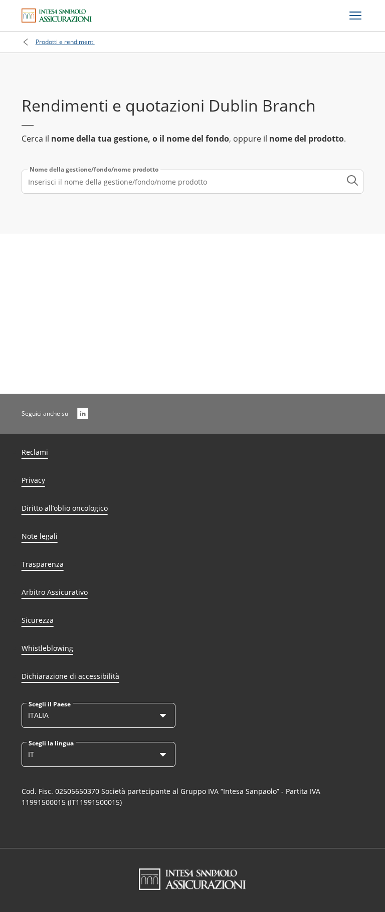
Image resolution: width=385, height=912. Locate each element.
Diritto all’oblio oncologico (65, 508)
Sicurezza (38, 620)
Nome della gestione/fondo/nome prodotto (94, 169)
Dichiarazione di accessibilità (70, 676)
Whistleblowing (47, 648)
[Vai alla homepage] (57, 16)
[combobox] (193, 182)
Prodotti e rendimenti (65, 42)
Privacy (33, 480)
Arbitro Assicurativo (55, 592)
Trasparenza (43, 564)
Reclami (35, 452)
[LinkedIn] (82, 413)
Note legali (40, 536)
